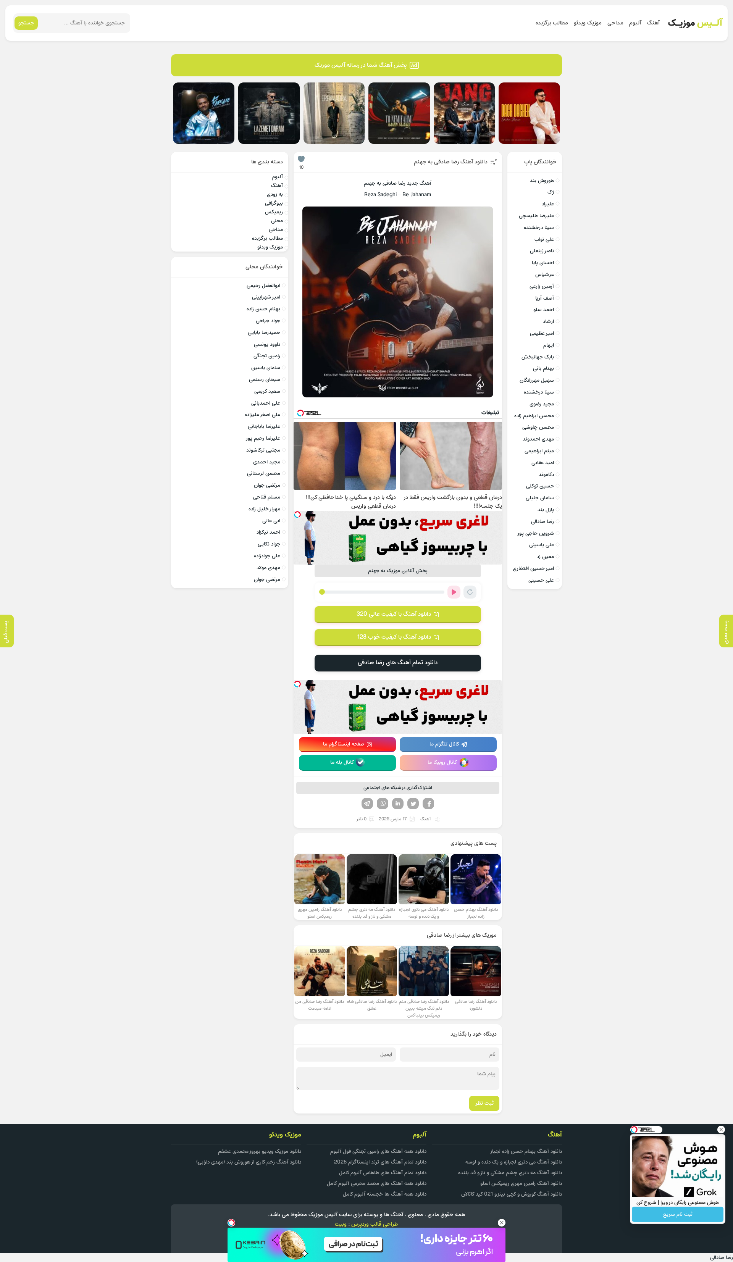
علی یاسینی (541, 545)
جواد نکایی (269, 544)
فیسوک (428, 803)
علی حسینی (541, 580)
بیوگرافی (274, 203)
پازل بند (546, 509)
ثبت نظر (484, 1103)
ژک (550, 192)
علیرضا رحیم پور (262, 438)
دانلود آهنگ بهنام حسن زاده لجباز (526, 1151)
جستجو (26, 23)
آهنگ (653, 23)
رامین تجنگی (266, 356)
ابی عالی (271, 520)
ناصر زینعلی (542, 251)
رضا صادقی (542, 521)
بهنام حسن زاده (263, 309)
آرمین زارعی (542, 286)
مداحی (615, 23)
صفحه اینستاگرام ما (343, 744)
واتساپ (382, 803)
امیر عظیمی (542, 333)
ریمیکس (274, 212)
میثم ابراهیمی (539, 451)
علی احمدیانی (265, 403)
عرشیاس (544, 274)
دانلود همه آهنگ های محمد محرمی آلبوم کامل (376, 1183)
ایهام (548, 345)
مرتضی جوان (267, 485)
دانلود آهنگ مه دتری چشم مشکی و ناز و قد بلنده (510, 1172)
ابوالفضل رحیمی (263, 285)
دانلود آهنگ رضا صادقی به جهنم (451, 162)
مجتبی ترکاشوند (263, 450)
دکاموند (546, 474)
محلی (277, 220)
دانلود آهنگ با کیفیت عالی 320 (394, 614)
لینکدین (398, 803)
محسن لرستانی (263, 473)
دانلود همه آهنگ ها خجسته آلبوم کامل (384, 1194)
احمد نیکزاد (268, 532)
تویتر (413, 803)
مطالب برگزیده (552, 23)
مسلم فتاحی (266, 497)
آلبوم (635, 23)
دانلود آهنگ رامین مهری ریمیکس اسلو (521, 1183)
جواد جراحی (268, 320)
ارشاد (548, 321)
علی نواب (544, 239)
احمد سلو (543, 309)
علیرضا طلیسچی (536, 215)
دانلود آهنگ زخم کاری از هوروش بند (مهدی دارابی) (248, 1162)
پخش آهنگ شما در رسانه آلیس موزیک (361, 65)
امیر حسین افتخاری (533, 568)
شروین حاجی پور (535, 533)
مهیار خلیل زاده (264, 509)
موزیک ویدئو (588, 23)
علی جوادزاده (267, 556)
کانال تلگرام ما (444, 744)
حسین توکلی (540, 486)
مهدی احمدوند (538, 439)
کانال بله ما (342, 762)
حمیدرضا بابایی (264, 332)
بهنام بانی (543, 368)
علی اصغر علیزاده (262, 414)
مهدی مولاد (268, 567)
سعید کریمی (267, 391)
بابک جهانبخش (537, 357)
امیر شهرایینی (266, 297)
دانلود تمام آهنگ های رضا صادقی (398, 663)
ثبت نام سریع (678, 1214)
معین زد (545, 556)
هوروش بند (542, 180)
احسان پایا (543, 262)
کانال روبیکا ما (442, 762)
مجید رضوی (542, 404)
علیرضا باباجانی (264, 426)
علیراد (548, 204)
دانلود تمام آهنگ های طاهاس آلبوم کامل (382, 1172)
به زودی (275, 194)
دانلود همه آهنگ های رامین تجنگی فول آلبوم (378, 1151)
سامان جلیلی (540, 498)
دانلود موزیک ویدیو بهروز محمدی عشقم (259, 1151)
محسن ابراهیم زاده (534, 416)
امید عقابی (542, 462)
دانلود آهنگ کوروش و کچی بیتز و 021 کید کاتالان (511, 1194)
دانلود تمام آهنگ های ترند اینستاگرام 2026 (380, 1162)
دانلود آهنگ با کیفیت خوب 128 (394, 637)
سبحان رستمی (264, 379)
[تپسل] (297, 514)
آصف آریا (544, 298)
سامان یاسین (265, 367)
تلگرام (367, 803)
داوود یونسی (267, 344)
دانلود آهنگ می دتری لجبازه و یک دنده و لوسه (513, 1162)
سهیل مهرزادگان (537, 380)
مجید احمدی (266, 462)
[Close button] (721, 1129)
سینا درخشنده (539, 227)
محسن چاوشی (538, 427)
